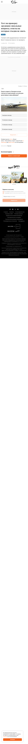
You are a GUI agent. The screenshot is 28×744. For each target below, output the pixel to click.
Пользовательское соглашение (14, 217)
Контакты (11, 211)
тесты (11, 139)
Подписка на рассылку (8, 189)
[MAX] (10, 209)
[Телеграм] (17, 209)
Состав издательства (19, 211)
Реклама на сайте (9, 213)
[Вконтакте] (12, 209)
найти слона (12, 142)
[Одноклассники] (15, 209)
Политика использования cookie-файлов (14, 219)
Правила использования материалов (14, 215)
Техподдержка (21, 221)
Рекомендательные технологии (10, 221)
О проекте (6, 211)
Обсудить (12, 43)
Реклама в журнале (18, 213)
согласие (8, 191)
